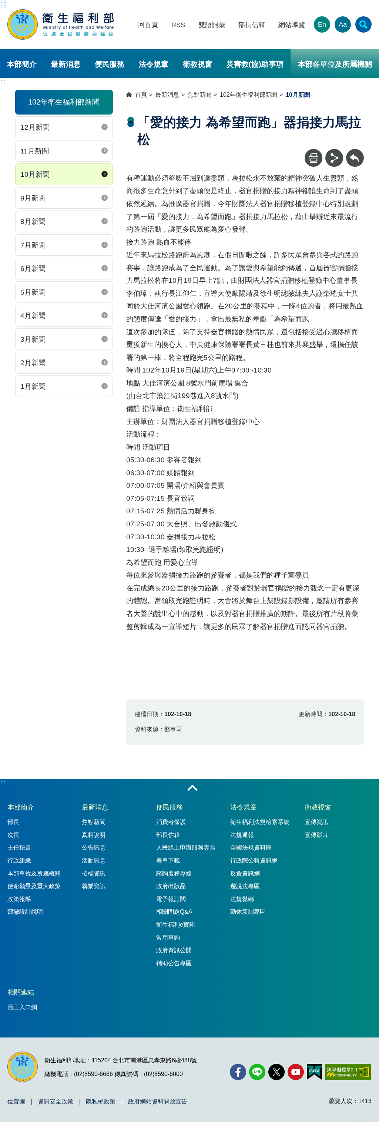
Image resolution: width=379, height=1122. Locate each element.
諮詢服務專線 (174, 873)
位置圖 (16, 1102)
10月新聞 (35, 174)
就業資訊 (93, 886)
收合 (192, 788)
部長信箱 (251, 25)
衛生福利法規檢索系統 (259, 822)
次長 (13, 835)
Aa (343, 24)
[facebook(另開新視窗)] (238, 1072)
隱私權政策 (100, 1102)
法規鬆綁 (242, 899)
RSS (178, 25)
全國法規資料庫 (251, 847)
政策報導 (19, 899)
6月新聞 (33, 268)
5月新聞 (33, 292)
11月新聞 (34, 151)
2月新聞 (33, 363)
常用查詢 (168, 937)
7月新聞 (33, 245)
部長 (13, 822)
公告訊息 (93, 847)
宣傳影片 (316, 835)
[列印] (313, 158)
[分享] (334, 158)
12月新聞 (35, 127)
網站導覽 (291, 25)
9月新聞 (33, 198)
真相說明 (93, 835)
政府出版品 (171, 886)
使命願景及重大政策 (34, 886)
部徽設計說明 (25, 911)
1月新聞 (33, 386)
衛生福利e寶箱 (175, 924)
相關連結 (20, 992)
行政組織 (19, 860)
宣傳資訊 (316, 822)
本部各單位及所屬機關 (335, 64)
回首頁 (148, 25)
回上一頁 (355, 152)
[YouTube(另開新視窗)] (296, 1072)
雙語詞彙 (211, 25)
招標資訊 (93, 873)
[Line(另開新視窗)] (257, 1072)
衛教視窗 (197, 64)
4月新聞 (33, 316)
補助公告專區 (174, 963)
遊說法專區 (245, 886)
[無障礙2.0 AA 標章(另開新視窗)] (347, 1072)
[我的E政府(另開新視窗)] (314, 1072)
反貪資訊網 (245, 873)
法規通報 (242, 835)
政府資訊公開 (174, 950)
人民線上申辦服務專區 (185, 847)
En (322, 24)
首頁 (141, 95)
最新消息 (66, 64)
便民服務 (109, 64)
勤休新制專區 (248, 911)
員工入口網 (22, 1007)
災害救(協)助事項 (255, 64)
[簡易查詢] (363, 24)
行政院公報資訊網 (254, 860)
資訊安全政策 (55, 1102)
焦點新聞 (199, 95)
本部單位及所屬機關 (34, 873)
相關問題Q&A (174, 911)
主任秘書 (19, 847)
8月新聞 (33, 221)
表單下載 (168, 860)
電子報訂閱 (171, 899)
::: (3, 3)
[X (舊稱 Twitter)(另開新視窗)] (276, 1072)
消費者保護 (171, 822)
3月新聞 (33, 339)
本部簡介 (22, 64)
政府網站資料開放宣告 (157, 1102)
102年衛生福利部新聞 (248, 95)
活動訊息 (93, 860)
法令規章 (153, 64)
